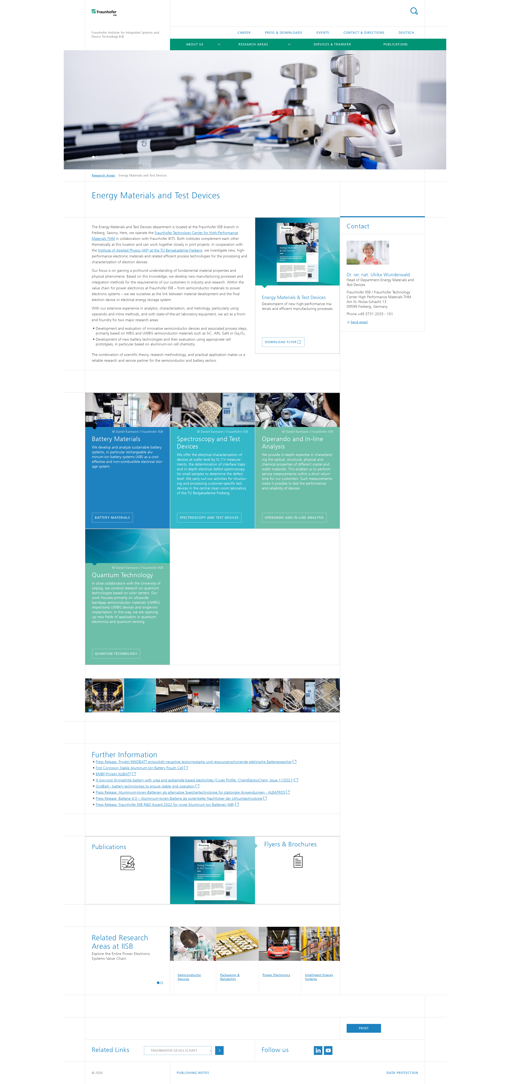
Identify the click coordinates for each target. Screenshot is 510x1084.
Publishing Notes (193, 1073)
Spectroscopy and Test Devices (209, 517)
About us (194, 44)
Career (244, 33)
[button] (93, 157)
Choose (219, 1050)
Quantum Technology (116, 654)
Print (364, 1028)
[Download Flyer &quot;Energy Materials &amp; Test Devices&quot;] (297, 253)
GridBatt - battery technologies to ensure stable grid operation (145, 786)
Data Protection (402, 1073)
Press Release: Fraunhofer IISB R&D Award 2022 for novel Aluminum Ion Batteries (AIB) (165, 804)
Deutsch (406, 33)
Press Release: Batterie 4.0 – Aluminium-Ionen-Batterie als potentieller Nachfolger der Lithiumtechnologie (179, 798)
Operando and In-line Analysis (294, 517)
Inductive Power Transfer (219, 977)
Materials (299, 975)
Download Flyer (281, 342)
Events (322, 33)
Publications (395, 44)
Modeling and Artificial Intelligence (266, 977)
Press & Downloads (283, 33)
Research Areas (253, 44)
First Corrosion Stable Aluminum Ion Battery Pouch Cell (139, 768)
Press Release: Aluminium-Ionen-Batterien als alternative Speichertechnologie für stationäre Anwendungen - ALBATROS (190, 792)
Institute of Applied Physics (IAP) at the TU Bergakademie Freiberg (150, 250)
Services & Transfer (332, 44)
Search (414, 11)
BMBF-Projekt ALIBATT (113, 774)
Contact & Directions (363, 33)
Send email (359, 322)
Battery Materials (112, 517)
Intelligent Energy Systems (179, 977)
